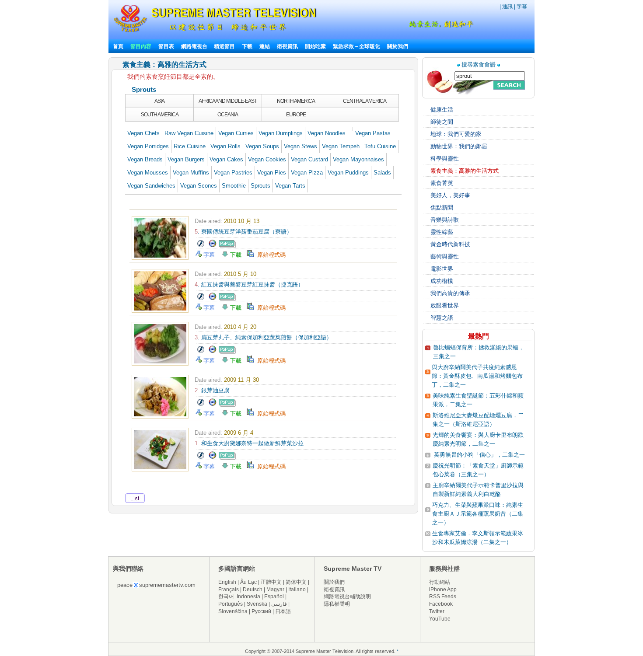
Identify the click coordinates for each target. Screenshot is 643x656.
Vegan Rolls (225, 146)
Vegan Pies (271, 172)
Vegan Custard (309, 159)
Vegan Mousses (147, 172)
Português (230, 604)
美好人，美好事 (450, 195)
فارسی (279, 604)
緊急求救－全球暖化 (356, 46)
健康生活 (441, 109)
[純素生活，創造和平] (439, 26)
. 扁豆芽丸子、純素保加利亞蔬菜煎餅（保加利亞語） (263, 337)
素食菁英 (441, 183)
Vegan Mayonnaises (358, 159)
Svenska (257, 604)
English (227, 582)
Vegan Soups (262, 146)
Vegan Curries (236, 133)
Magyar (275, 589)
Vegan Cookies (267, 159)
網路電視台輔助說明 (347, 596)
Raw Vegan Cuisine (188, 133)
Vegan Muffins (191, 172)
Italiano (297, 589)
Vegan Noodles (327, 133)
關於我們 (397, 46)
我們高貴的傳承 (450, 293)
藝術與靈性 (444, 256)
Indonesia (248, 596)
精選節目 (224, 46)
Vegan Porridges (148, 146)
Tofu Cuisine (380, 146)
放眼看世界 (444, 305)
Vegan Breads (145, 159)
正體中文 (271, 582)
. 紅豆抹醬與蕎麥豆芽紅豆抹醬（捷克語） (249, 284)
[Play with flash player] (200, 246)
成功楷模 (441, 281)
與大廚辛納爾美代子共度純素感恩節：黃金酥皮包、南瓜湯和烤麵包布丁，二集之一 (477, 376)
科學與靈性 (444, 158)
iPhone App (443, 589)
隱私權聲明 (337, 604)
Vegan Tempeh (341, 146)
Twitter (436, 611)
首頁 (118, 46)
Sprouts (260, 185)
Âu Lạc (248, 582)
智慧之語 (441, 317)
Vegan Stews (300, 146)
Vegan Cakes (226, 159)
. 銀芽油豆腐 (212, 390)
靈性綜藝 (441, 232)
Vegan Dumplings (281, 133)
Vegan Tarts (290, 185)
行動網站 (439, 582)
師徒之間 (441, 122)
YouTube (440, 619)
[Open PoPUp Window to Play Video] (227, 246)
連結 (264, 46)
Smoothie (234, 185)
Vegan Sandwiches (151, 185)
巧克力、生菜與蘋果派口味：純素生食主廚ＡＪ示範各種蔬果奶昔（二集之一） (477, 514)
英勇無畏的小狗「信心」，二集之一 (479, 454)
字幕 (522, 6)
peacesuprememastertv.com (156, 585)
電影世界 (441, 268)
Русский (261, 611)
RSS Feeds (442, 596)
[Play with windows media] (212, 246)
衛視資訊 (287, 46)
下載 (247, 46)
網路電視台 (195, 46)
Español (274, 596)
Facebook (441, 604)
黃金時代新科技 (450, 244)
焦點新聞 (441, 207)
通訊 (507, 6)
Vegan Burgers (186, 159)
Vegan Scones (198, 185)
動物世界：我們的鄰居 (458, 146)
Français (228, 589)
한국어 (226, 596)
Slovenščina (233, 611)
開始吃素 (315, 46)
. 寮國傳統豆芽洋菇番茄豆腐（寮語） (243, 231)
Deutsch (252, 589)
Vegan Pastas (373, 133)
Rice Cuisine (190, 146)
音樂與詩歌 (444, 219)
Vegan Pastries (233, 172)
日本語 (283, 611)
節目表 (166, 46)
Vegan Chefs (143, 133)
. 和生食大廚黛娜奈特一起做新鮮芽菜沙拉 (249, 443)
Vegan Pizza (307, 172)
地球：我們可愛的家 (456, 134)
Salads (382, 172)
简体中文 (296, 582)
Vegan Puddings (348, 172)
